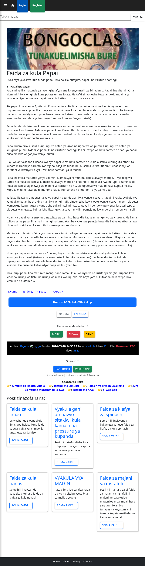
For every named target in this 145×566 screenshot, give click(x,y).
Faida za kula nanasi (22, 480)
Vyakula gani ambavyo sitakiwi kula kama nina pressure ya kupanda (68, 422)
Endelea (80, 314)
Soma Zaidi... (21, 440)
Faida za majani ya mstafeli (116, 480)
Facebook (63, 369)
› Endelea (27, 291)
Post (107, 346)
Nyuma (64, 314)
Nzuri (56, 334)
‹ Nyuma (12, 291)
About (66, 561)
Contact (87, 561)
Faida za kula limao (22, 411)
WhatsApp (82, 369)
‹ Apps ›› (58, 291)
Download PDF (125, 346)
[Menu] (5, 5)
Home (56, 561)
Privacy (76, 561)
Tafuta (138, 17)
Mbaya (73, 334)
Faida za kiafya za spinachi (115, 411)
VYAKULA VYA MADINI (69, 480)
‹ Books (41, 291)
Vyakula (91, 346)
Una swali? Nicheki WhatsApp (72, 302)
